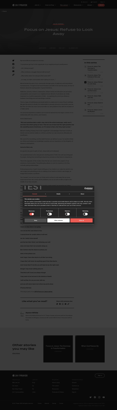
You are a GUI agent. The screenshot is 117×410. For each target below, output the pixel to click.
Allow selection (58, 220)
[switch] (49, 214)
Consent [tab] (34, 193)
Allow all (81, 220)
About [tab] (82, 193)
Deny (35, 220)
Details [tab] (58, 193)
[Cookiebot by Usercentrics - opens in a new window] (86, 189)
